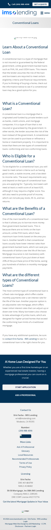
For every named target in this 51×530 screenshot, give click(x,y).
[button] (25, 387)
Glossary (26, 451)
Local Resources (25, 455)
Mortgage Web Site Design (15, 524)
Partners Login (30, 526)
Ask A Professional (25, 447)
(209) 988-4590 (25, 430)
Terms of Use (25, 463)
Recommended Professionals (25, 459)
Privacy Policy (25, 467)
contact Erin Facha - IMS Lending (21, 338)
